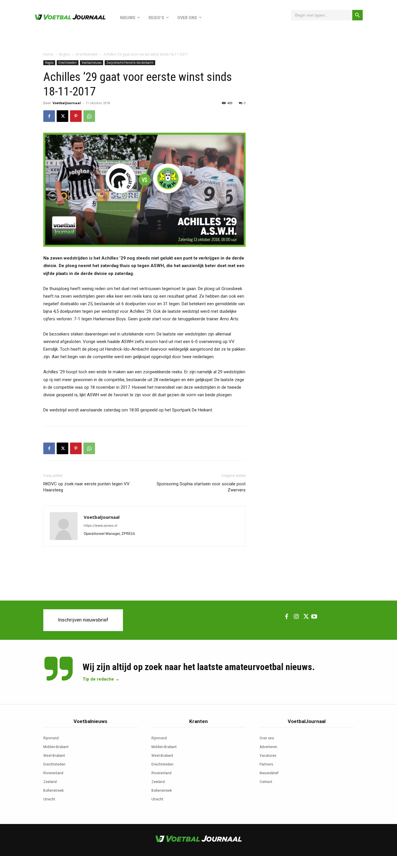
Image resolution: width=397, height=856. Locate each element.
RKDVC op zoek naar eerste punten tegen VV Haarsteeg (86, 487)
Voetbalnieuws (91, 63)
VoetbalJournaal (67, 103)
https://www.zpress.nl (100, 525)
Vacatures (268, 756)
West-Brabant (54, 756)
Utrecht (49, 799)
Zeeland (50, 782)
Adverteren (268, 747)
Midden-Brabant (56, 747)
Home (48, 54)
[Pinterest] (76, 116)
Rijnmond (51, 738)
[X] (62, 116)
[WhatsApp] (89, 116)
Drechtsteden (87, 54)
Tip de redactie (98, 679)
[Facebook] (49, 116)
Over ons (267, 738)
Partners (266, 764)
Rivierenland (53, 773)
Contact (266, 782)
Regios (64, 54)
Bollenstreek (53, 790)
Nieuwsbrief (269, 773)
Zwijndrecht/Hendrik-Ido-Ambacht (129, 63)
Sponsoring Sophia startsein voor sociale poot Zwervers (201, 487)
